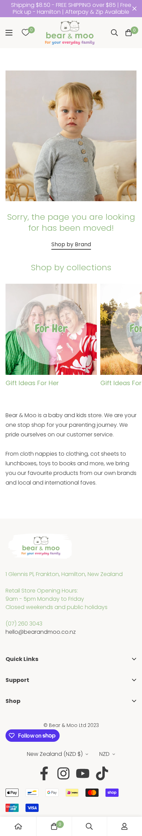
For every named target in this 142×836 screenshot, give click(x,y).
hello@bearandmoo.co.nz (41, 632)
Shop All (16, 720)
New (11, 742)
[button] (128, 33)
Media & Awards (27, 689)
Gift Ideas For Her (32, 383)
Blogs (13, 710)
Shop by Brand (71, 244)
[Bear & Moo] (69, 32)
